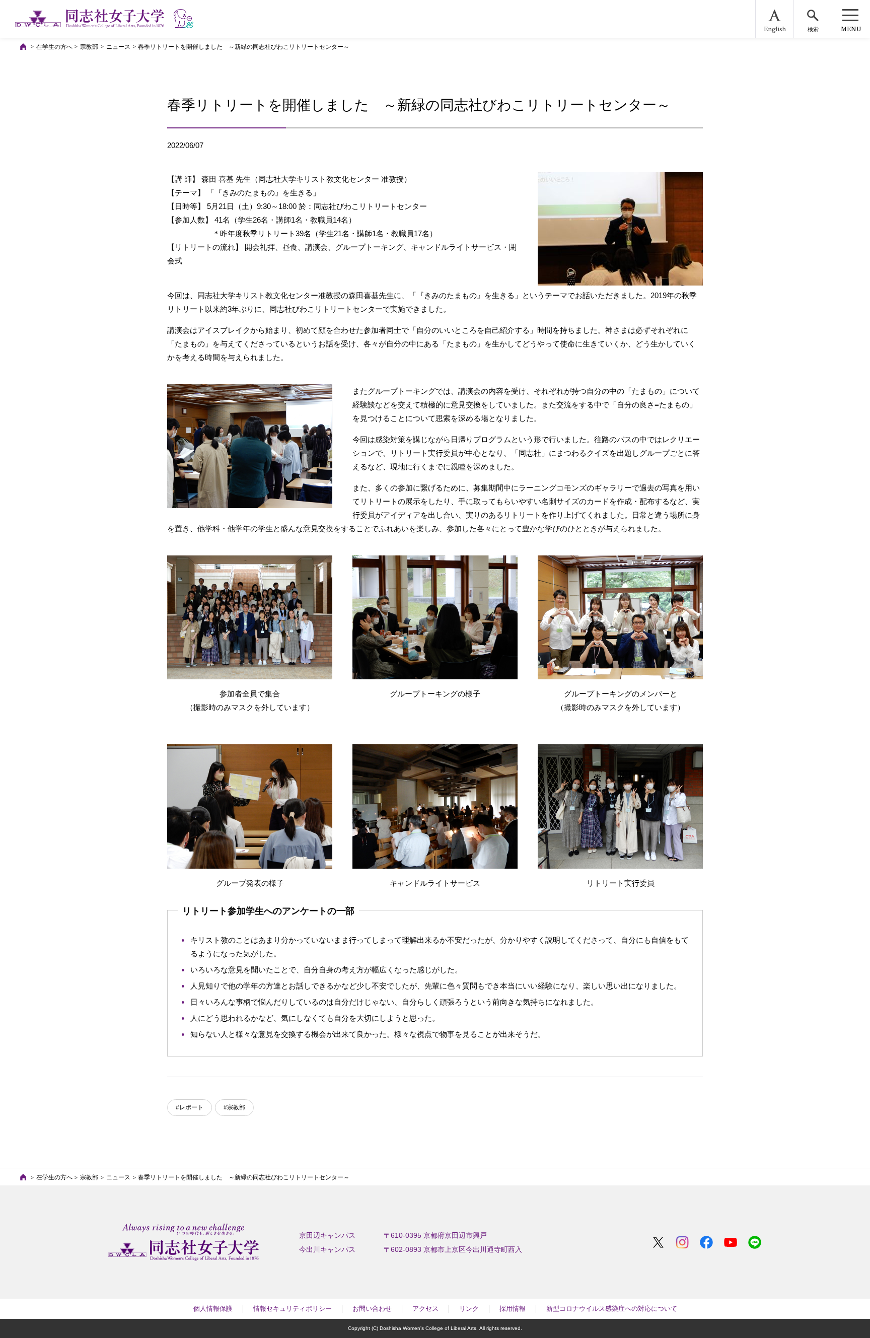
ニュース (118, 46)
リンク (469, 1308)
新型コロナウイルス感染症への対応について (611, 1308)
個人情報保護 (213, 1308)
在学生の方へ (54, 46)
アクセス (425, 1308)
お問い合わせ (372, 1308)
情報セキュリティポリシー (292, 1308)
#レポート (189, 1107)
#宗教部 (234, 1107)
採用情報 (512, 1308)
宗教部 (89, 46)
